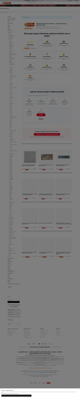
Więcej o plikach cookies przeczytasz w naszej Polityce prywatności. (9, 393)
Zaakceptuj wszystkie (26, 395)
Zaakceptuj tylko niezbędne (7, 395)
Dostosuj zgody (17, 395)
